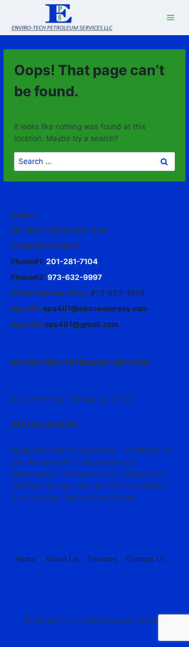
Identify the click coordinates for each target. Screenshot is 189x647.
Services (102, 559)
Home (25, 559)
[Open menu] (170, 17)
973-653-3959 (118, 292)
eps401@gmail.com (81, 324)
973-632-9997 (74, 277)
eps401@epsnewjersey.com (95, 308)
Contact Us (146, 559)
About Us (62, 559)
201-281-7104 (72, 261)
